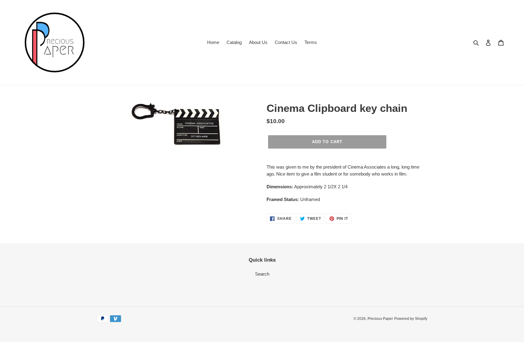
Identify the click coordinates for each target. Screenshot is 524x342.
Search (262, 274)
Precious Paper (380, 319)
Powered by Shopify (410, 319)
